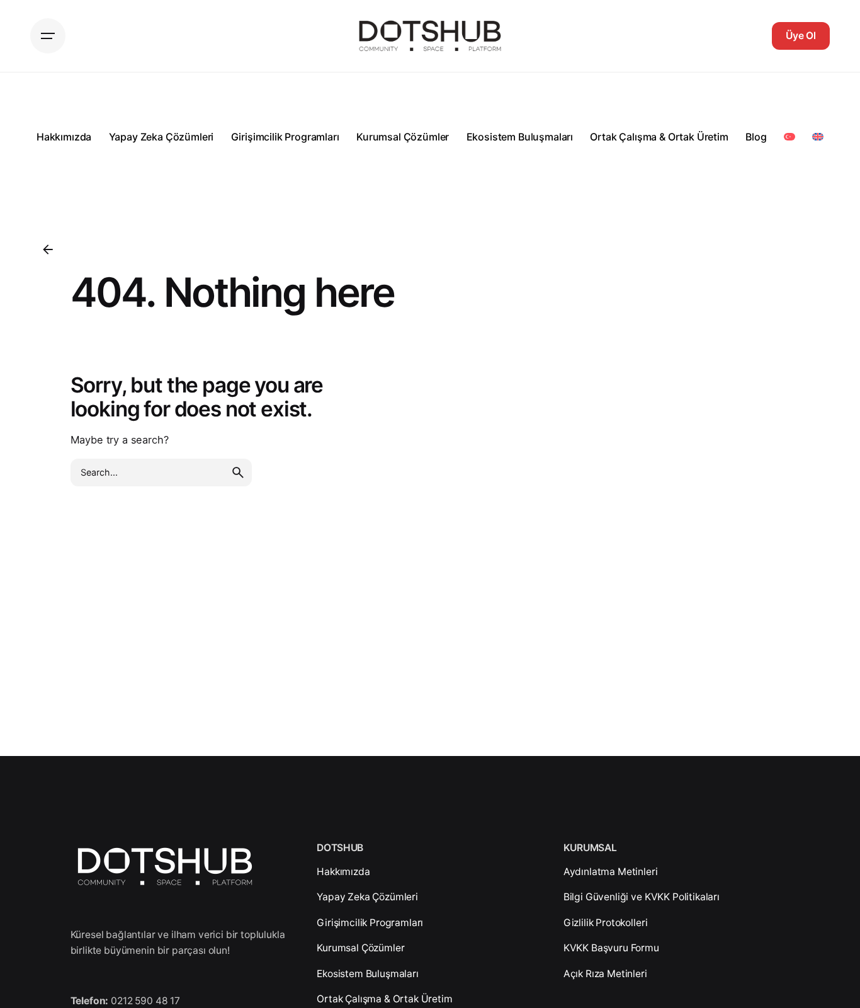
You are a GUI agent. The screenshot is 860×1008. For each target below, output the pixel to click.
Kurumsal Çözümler (360, 948)
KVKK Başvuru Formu (611, 948)
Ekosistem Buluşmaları (368, 974)
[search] (238, 472)
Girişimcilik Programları (370, 923)
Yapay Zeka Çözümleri (367, 897)
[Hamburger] (47, 36)
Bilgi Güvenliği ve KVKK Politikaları (641, 897)
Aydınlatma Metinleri (610, 872)
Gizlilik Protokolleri (605, 923)
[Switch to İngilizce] (817, 137)
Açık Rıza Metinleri (605, 974)
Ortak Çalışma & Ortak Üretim (384, 999)
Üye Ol (801, 36)
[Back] (47, 249)
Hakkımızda (343, 872)
